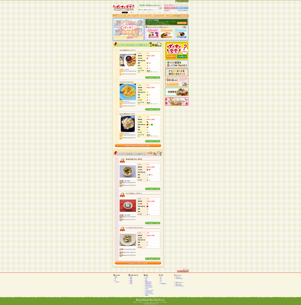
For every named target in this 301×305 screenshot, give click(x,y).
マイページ (162, 299)
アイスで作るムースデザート (134, 193)
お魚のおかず (148, 285)
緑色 (131, 280)
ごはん (146, 276)
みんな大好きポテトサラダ (127, 114)
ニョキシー (126, 69)
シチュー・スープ (149, 290)
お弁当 (146, 295)
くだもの (117, 281)
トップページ (140, 299)
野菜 (116, 276)
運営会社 (152, 300)
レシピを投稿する (154, 299)
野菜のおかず (148, 281)
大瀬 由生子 (127, 180)
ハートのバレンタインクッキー (134, 227)
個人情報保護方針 (145, 300)
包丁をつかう (179, 284)
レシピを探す (147, 299)
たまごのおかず (148, 286)
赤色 (131, 276)
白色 (131, 283)
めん (146, 278)
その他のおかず (148, 291)
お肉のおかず (148, 283)
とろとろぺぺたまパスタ (126, 82)
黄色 (131, 278)
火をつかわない (179, 278)
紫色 (131, 281)
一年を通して (163, 283)
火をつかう (178, 276)
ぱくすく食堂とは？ (184, 10)
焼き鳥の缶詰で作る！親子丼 (134, 159)
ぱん (146, 280)
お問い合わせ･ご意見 (160, 300)
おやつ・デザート (149, 293)
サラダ (146, 288)
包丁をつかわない (180, 285)
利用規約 (139, 300)
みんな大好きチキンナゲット (128, 50)
